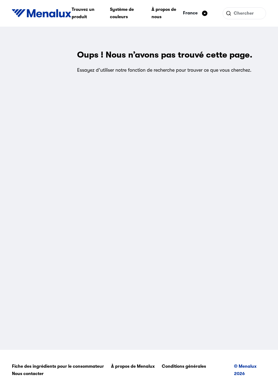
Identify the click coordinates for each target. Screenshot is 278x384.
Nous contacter (28, 373)
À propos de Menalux (133, 366)
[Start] (41, 13)
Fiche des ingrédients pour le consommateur (58, 366)
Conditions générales (184, 366)
